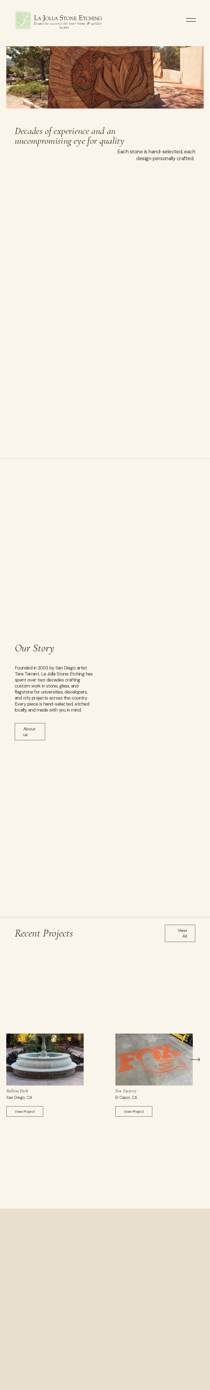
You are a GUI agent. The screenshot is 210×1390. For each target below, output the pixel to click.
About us (29, 732)
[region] (105, 1075)
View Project (24, 1111)
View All (182, 933)
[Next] (195, 1059)
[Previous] (14, 1059)
